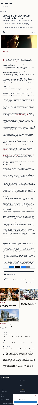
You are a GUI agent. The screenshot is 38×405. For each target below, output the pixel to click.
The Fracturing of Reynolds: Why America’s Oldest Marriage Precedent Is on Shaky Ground (8, 305)
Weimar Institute (5, 149)
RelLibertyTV (5, 334)
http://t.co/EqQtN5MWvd (26, 336)
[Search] (36, 5)
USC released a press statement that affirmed (21, 114)
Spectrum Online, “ (14, 61)
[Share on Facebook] (29, 32)
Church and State (22, 380)
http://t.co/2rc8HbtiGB (9, 343)
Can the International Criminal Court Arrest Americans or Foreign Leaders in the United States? (8, 326)
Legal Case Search (4, 391)
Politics (21, 385)
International (21, 383)
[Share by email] (32, 32)
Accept (25, 402)
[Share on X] (27, 32)
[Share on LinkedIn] (31, 32)
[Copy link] (34, 32)
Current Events (4, 11)
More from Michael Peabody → (11, 274)
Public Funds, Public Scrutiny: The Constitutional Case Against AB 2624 (28, 304)
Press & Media (3, 394)
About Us (2, 396)
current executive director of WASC (16, 147)
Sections (4, 9)
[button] (36, 395)
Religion (21, 382)
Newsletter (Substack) (23, 391)
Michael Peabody (7, 31)
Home (1, 11)
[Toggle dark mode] (7, 0)
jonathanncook (5, 340)
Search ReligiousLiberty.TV (5, 399)
